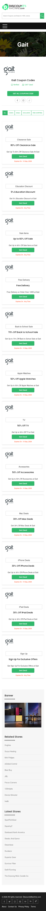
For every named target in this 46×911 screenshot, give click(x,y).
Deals (18, 113)
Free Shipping (37, 113)
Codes (11, 113)
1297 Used (28, 85)
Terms (33, 906)
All (5, 113)
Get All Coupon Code (23, 93)
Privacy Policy (23, 906)
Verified (16, 85)
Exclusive (26, 113)
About (4, 906)
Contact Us (12, 906)
